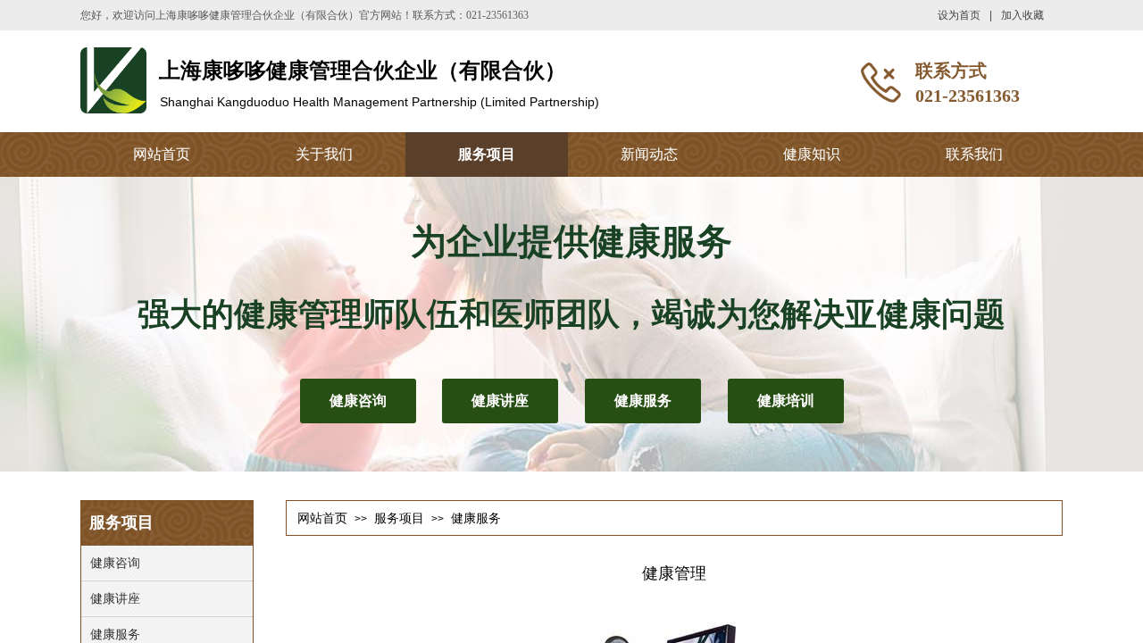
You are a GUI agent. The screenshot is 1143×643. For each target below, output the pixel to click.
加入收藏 (1022, 15)
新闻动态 (649, 154)
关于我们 (324, 154)
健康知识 (811, 154)
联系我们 (974, 154)
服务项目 (486, 154)
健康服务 (476, 518)
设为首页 (959, 15)
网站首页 (161, 154)
